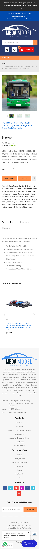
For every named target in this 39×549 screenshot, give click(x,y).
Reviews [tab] (24, 222)
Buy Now (25, 178)
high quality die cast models (16, 202)
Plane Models (19, 442)
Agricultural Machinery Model (19, 438)
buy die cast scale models (19, 197)
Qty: (3, 170)
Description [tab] (7, 222)
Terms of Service (13, 528)
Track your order (19, 459)
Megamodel (10, 143)
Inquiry (19, 470)
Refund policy (27, 528)
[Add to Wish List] (34, 178)
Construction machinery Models (19, 430)
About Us (14, 523)
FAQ (19, 478)
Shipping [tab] (6, 228)
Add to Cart (9, 178)
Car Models (19, 423)
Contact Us (19, 474)
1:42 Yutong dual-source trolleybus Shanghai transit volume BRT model (19, 194)
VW (7, 319)
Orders (19, 455)
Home (4, 63)
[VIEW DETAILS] (22, 330)
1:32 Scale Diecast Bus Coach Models (18, 186)
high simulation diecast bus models (20, 207)
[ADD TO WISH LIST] (26, 330)
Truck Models (19, 434)
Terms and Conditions (19, 462)
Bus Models (19, 427)
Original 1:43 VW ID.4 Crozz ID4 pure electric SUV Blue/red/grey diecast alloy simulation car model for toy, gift (18, 326)
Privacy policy (19, 466)
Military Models (19, 446)
